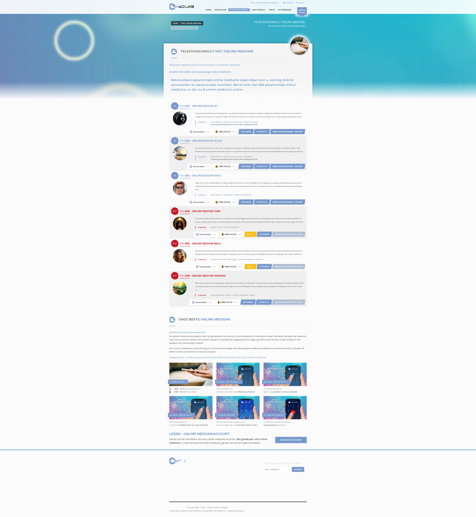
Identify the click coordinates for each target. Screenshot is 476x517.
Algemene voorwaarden (180, 481)
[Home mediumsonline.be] (181, 461)
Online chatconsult (178, 471)
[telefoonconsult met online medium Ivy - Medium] (180, 118)
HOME (208, 10)
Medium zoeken (206, 467)
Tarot (272, 10)
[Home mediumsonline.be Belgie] (181, 6)
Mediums (173, 467)
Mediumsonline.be (177, 507)
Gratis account (176, 474)
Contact (202, 477)
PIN (185, 106)
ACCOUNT (302, 11)
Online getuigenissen (239, 474)
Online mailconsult (207, 471)
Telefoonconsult (239, 10)
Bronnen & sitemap (179, 485)
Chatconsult (259, 10)
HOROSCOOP (220, 10)
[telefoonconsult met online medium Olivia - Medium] (180, 153)
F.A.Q (171, 477)
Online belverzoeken (238, 471)
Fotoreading (285, 10)
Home (175, 23)
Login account (205, 474)
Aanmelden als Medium (180, 498)
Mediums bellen (236, 467)
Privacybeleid (235, 477)
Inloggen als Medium (224, 498)
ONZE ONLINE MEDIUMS (191, 23)
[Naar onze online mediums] (299, 46)
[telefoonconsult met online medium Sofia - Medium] (180, 187)
